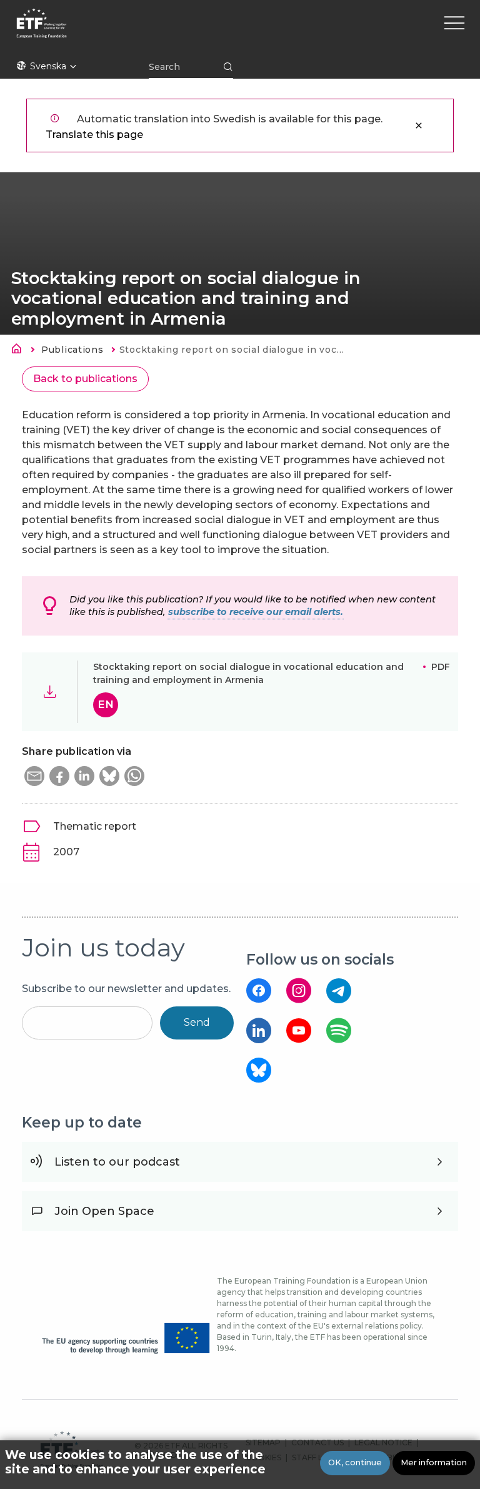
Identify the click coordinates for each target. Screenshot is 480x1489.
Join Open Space (104, 1211)
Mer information (434, 1462)
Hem (20, 350)
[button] (34, 776)
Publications (72, 349)
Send (197, 1022)
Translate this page (94, 134)
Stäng (418, 125)
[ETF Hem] (149, 31)
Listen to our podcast (117, 1162)
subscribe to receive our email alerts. (255, 611)
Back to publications (85, 379)
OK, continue (355, 1462)
